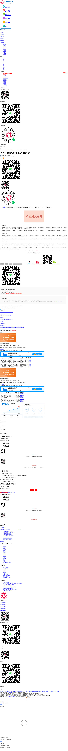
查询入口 (4, 559)
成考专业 (4, 46)
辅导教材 (2, 40)
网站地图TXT (14, 691)
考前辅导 (2, 36)
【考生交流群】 (65, 73)
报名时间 (4, 547)
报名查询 (4, 75)
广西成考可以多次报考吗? (8, 588)
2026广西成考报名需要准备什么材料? (10, 589)
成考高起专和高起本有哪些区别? (9, 532)
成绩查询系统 (5, 78)
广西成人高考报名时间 (45, 691)
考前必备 (4, 558)
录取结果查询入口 (11, 492)
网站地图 (57, 691)
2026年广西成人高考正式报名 (8, 584)
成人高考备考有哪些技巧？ (8, 539)
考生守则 (4, 556)
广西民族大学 (5, 574)
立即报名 (2, 349)
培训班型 (2, 34)
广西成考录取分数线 (29, 691)
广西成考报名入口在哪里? (8, 582)
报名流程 (4, 546)
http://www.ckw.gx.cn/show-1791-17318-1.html (14, 293)
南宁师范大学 (5, 568)
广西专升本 (52, 691)
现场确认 (4, 552)
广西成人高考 (4, 207)
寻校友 (4, 560)
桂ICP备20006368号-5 (12, 696)
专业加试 (4, 549)
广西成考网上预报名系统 (7, 73)
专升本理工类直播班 (7, 577)
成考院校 (4, 45)
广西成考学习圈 (3, 527)
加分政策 (4, 553)
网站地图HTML (8, 691)
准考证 (4, 557)
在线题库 (2, 38)
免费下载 (2, 42)
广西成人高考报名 (20, 691)
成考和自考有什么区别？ (7, 538)
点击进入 (19, 529)
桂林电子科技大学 (6, 575)
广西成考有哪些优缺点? (7, 590)
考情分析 (4, 571)
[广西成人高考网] (7, 3)
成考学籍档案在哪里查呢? (5, 529)
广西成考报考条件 (36, 691)
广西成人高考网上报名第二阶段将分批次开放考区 (12, 583)
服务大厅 (4, 54)
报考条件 (4, 548)
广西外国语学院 (6, 567)
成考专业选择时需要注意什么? (8, 535)
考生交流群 (5, 85)
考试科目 (4, 550)
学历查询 (4, 82)
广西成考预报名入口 (4, 492)
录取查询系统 (5, 80)
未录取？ (4, 561)
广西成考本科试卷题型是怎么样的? (9, 587)
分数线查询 (5, 79)
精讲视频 (4, 569)
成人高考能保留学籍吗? (7, 533)
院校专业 (4, 551)
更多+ (4, 69)
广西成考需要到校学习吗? (8, 585)
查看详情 (29, 358)
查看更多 (2, 541)
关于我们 (2, 691)
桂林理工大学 (5, 576)
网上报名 (4, 53)
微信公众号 (5, 84)
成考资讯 (4, 50)
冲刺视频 (4, 572)
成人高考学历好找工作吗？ (8, 531)
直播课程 (2, 32)
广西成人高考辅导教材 (7, 562)
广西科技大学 (5, 573)
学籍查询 (4, 81)
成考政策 (4, 51)
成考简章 (4, 49)
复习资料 (4, 52)
